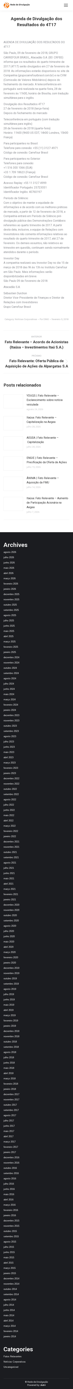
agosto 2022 (10, 799)
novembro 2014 (11, 1283)
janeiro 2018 (10, 1089)
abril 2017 (8, 1136)
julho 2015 (9, 1247)
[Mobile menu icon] (65, 5)
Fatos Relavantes (13, 1356)
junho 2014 (9, 1310)
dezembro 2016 (11, 1157)
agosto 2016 (10, 1178)
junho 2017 (9, 1126)
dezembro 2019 (11, 968)
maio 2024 (9, 694)
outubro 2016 (10, 1168)
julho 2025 (9, 620)
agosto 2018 (10, 1052)
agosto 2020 (10, 926)
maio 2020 (9, 941)
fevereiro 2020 (11, 957)
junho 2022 (9, 810)
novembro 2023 (11, 720)
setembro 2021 (11, 857)
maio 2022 (9, 815)
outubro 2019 (10, 978)
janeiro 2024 (10, 710)
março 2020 (10, 952)
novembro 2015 (11, 1226)
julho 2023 (9, 741)
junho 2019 (9, 999)
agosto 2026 (10, 552)
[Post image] (13, 401)
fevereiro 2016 (11, 1210)
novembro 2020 (11, 910)
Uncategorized (11, 1367)
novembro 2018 (11, 1036)
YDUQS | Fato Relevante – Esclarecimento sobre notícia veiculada (45, 400)
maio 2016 (9, 1194)
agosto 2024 (10, 678)
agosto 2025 (10, 615)
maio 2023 (9, 752)
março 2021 (10, 889)
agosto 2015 (10, 1241)
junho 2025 (9, 625)
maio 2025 (9, 631)
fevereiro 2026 (11, 583)
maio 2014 (9, 1315)
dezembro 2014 (11, 1278)
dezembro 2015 (11, 1220)
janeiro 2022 (10, 836)
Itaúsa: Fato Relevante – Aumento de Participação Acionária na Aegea (47, 503)
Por (44, 319)
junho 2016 (9, 1189)
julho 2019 (9, 994)
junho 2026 (9, 562)
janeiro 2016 (10, 1215)
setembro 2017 (11, 1110)
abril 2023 (8, 757)
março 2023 (10, 762)
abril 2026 (8, 573)
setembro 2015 (11, 1236)
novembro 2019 (11, 973)
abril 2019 (8, 1010)
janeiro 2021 (10, 899)
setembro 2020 (11, 920)
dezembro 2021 (11, 841)
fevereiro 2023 (11, 768)
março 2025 (10, 641)
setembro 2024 (11, 673)
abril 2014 (8, 1320)
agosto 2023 (10, 736)
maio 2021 (9, 878)
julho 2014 (9, 1305)
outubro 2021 (10, 852)
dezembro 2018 (11, 1031)
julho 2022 (9, 804)
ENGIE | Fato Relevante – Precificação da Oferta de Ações (47, 460)
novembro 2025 (11, 599)
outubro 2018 (10, 1041)
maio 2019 (9, 1004)
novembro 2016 (11, 1162)
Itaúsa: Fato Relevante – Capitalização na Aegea (42, 420)
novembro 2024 (11, 662)
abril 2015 (8, 1262)
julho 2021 (9, 868)
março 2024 (10, 699)
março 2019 (10, 1015)
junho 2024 (9, 689)
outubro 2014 (10, 1289)
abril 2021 (8, 883)
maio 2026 (9, 568)
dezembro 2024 (11, 657)
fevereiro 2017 (11, 1147)
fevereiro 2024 (11, 704)
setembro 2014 (11, 1294)
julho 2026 (9, 557)
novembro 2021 (11, 847)
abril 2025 (8, 636)
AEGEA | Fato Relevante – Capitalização (42, 440)
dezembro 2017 (11, 1094)
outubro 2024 (10, 668)
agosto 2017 (10, 1115)
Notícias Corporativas (26, 319)
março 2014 (10, 1326)
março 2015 (10, 1268)
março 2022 (10, 826)
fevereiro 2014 (11, 1331)
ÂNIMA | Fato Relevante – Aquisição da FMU (43, 480)
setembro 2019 (11, 983)
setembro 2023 (11, 731)
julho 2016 (9, 1183)
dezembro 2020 (11, 904)
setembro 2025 (11, 610)
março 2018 (10, 1078)
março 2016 (10, 1205)
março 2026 (10, 578)
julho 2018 (9, 1057)
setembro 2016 (11, 1173)
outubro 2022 (10, 789)
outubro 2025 (10, 604)
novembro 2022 (11, 783)
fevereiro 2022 (11, 831)
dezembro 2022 (11, 778)
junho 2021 (9, 873)
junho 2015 (9, 1252)
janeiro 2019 (10, 1026)
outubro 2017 (10, 1105)
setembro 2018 (11, 1047)
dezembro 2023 (11, 715)
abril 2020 (8, 947)
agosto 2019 (10, 989)
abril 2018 (8, 1073)
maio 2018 (9, 1068)
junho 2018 (9, 1062)
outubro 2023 (10, 726)
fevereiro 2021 (11, 894)
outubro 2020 (10, 915)
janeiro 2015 (10, 1273)
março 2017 (10, 1141)
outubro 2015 (10, 1231)
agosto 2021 (10, 862)
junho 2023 (9, 747)
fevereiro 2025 (11, 647)
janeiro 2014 (10, 1336)
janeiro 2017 (10, 1152)
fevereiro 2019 (11, 1020)
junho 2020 (9, 936)
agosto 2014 (10, 1299)
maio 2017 (9, 1131)
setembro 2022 (11, 794)
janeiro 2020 (10, 962)
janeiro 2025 (10, 652)
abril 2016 (8, 1199)
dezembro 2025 (11, 594)
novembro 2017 (11, 1099)
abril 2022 (8, 820)
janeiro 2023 (10, 773)
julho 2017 (9, 1120)
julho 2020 (9, 931)
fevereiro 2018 (11, 1083)
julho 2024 (9, 683)
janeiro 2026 (10, 589)
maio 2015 (9, 1257)
